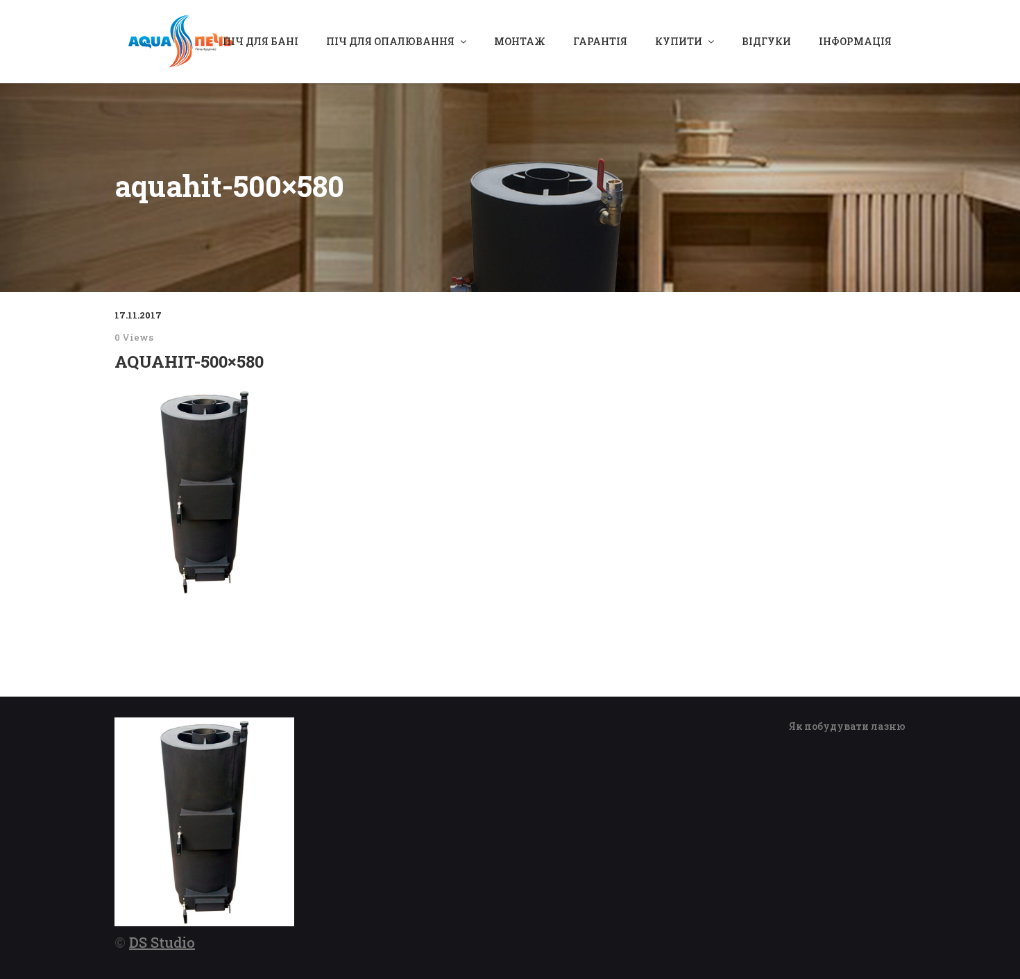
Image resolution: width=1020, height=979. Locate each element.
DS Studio (162, 942)
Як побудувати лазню (847, 726)
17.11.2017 (138, 315)
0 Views (133, 337)
